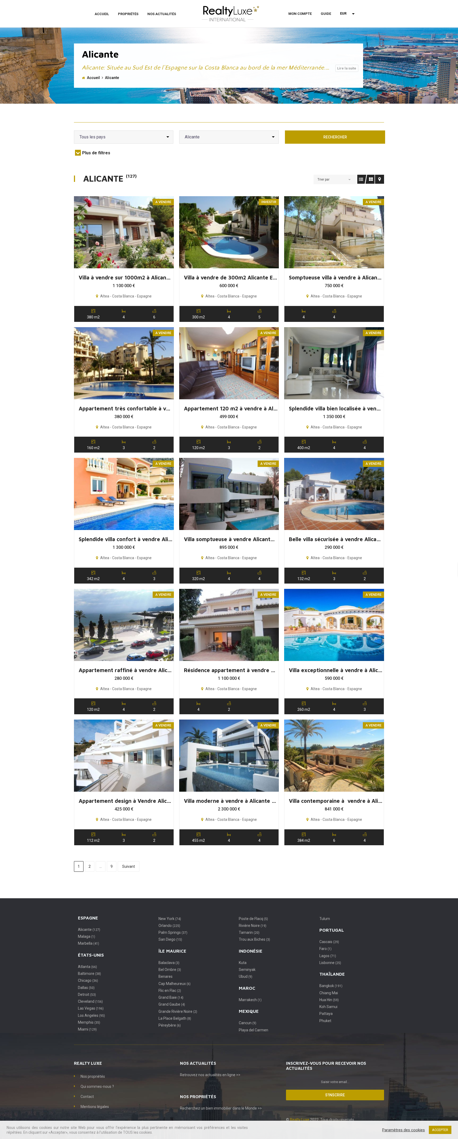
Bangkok (330, 986)
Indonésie (250, 951)
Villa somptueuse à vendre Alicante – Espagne (231, 539)
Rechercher (335, 137)
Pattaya (326, 1013)
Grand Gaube (171, 1004)
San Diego (170, 939)
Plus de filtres (96, 152)
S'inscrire (335, 1095)
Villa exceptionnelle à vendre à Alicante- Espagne (336, 670)
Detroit (87, 994)
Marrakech (250, 1000)
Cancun (247, 1023)
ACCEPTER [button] (440, 1130)
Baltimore (89, 973)
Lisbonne (330, 963)
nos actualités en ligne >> (219, 1075)
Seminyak (247, 969)
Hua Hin (329, 1000)
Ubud (245, 976)
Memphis (89, 1022)
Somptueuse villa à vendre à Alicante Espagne (336, 277)
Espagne (88, 918)
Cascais (329, 942)
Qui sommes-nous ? (97, 1086)
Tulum (324, 919)
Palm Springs (172, 932)
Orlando (169, 925)
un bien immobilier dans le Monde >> (231, 1108)
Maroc (247, 988)
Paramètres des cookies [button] (403, 1130)
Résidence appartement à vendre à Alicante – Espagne (231, 670)
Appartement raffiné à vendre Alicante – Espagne (126, 670)
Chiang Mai (328, 993)
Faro (325, 949)
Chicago (88, 980)
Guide (326, 14)
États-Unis (91, 955)
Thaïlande (332, 974)
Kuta (242, 963)
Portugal (331, 930)
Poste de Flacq (253, 919)
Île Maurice (172, 951)
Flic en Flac (169, 990)
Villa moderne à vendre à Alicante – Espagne (231, 801)
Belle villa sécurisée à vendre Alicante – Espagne (336, 539)
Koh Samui (328, 1007)
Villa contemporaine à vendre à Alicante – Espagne (336, 801)
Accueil (102, 14)
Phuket (325, 1021)
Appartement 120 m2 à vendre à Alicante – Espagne (231, 408)
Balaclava (168, 963)
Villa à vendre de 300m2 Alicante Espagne (231, 277)
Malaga (86, 936)
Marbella (88, 943)
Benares (165, 976)
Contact (87, 1096)
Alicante (89, 929)
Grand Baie (170, 997)
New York (169, 919)
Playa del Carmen (253, 1030)
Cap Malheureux (174, 984)
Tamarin (249, 932)
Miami (87, 1029)
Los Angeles (91, 1015)
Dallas (86, 987)
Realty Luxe (300, 1120)
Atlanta (87, 967)
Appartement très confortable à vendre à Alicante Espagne (126, 408)
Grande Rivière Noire (177, 1011)
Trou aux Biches (254, 939)
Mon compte (300, 14)
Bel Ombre (169, 969)
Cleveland (90, 1001)
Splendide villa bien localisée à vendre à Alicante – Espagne (336, 408)
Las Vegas (91, 1008)
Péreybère (169, 1025)
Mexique (249, 1011)
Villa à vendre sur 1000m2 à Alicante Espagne (126, 277)
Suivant (128, 866)
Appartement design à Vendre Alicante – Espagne (126, 801)
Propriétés (128, 14)
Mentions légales (95, 1107)
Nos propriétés (93, 1076)
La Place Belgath (174, 1018)
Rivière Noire (252, 925)
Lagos (327, 956)
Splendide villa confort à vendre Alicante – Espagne (126, 539)
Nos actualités (161, 14)
